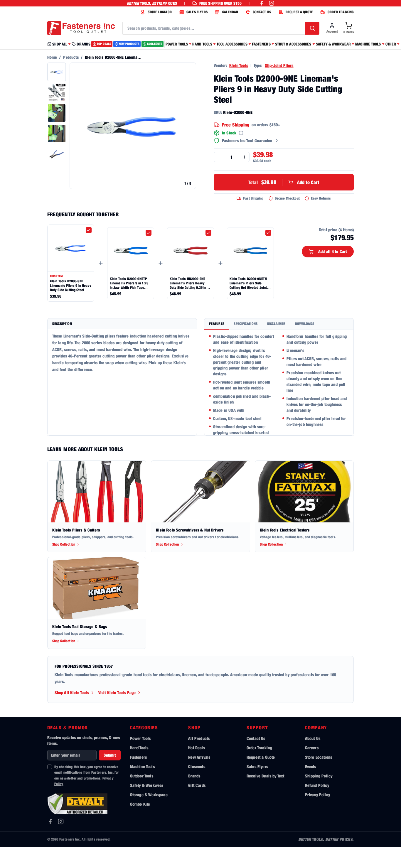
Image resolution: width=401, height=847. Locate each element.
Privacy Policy (317, 794)
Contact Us (256, 738)
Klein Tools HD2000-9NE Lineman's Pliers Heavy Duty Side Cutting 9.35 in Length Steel (188, 283)
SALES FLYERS (197, 12)
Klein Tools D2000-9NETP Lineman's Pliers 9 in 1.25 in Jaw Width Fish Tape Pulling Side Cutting (129, 283)
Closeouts (196, 766)
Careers (312, 747)
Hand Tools (139, 747)
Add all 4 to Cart (332, 251)
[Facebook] (50, 821)
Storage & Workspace (149, 794)
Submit (110, 754)
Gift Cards (196, 785)
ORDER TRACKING (341, 12)
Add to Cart (283, 182)
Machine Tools (142, 766)
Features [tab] (216, 323)
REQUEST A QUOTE (299, 12)
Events (310, 766)
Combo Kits (140, 804)
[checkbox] (89, 230)
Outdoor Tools (141, 775)
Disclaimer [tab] (276, 323)
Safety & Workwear (147, 785)
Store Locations (318, 757)
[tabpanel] (278, 382)
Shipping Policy (318, 775)
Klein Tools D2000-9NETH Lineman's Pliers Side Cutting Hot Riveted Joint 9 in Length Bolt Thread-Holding (250, 283)
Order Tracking (259, 747)
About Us (312, 738)
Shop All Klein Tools (72, 692)
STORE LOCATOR (160, 12)
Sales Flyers (257, 766)
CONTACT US (262, 12)
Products (70, 57)
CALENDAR (230, 12)
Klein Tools (238, 65)
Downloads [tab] (304, 323)
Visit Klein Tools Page (117, 692)
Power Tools (140, 738)
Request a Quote (261, 757)
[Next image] (188, 126)
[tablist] (278, 324)
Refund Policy (317, 785)
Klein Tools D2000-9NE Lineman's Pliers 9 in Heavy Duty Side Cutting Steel (70, 285)
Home (52, 57)
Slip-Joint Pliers (279, 65)
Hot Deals (196, 747)
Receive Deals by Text (265, 775)
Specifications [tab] (245, 323)
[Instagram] (61, 821)
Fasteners (138, 757)
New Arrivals (199, 757)
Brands (194, 775)
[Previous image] (77, 126)
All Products (199, 738)
